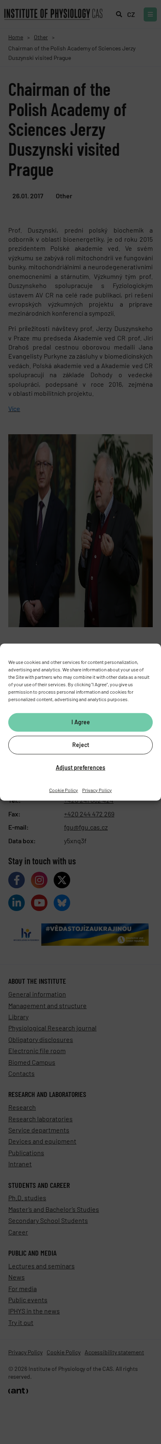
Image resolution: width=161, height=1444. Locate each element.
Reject (80, 744)
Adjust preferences (80, 767)
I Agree (80, 722)
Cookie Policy (63, 789)
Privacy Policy (97, 789)
